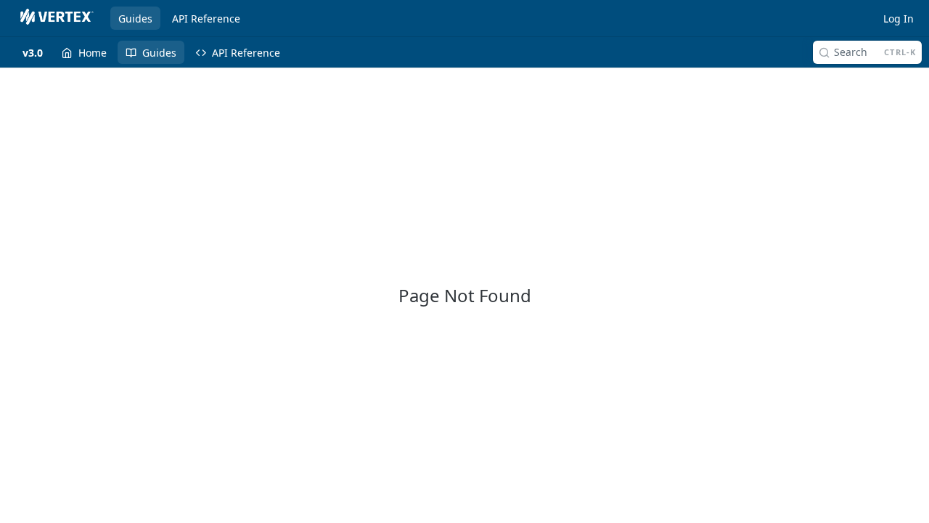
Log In (898, 18)
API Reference (206, 18)
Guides (135, 18)
